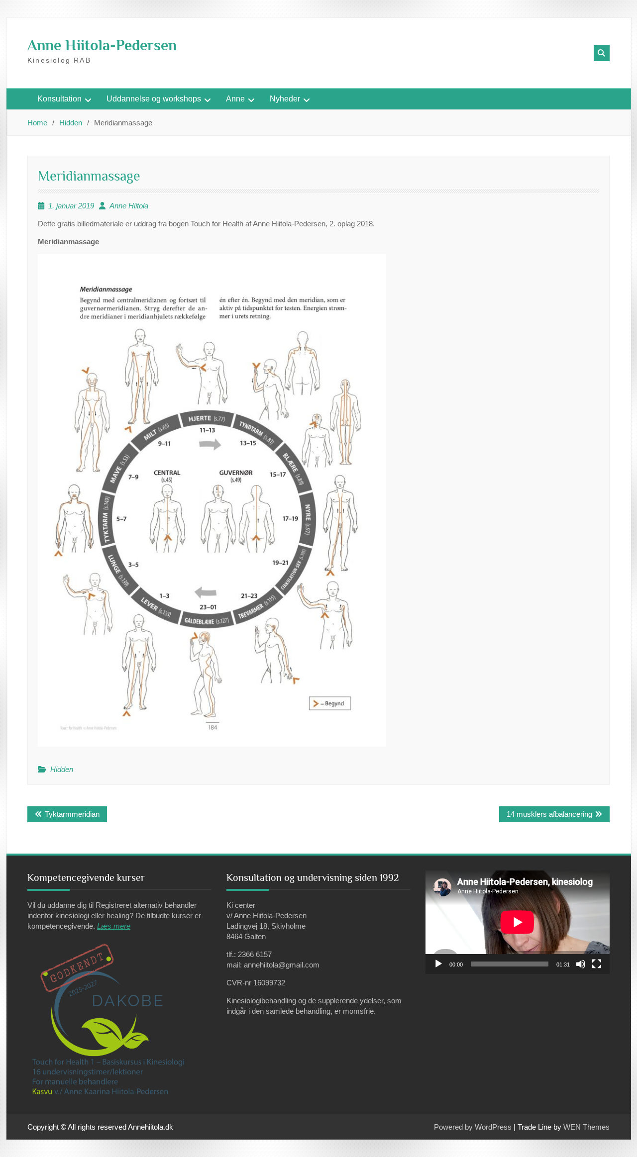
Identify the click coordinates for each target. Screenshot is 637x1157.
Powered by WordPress (473, 1127)
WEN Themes (586, 1127)
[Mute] (581, 964)
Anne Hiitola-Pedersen (102, 45)
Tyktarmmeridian (72, 814)
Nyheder (285, 99)
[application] (517, 922)
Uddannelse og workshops (153, 99)
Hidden (61, 769)
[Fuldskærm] (597, 964)
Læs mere (113, 926)
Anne (235, 99)
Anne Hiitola (128, 205)
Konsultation (59, 99)
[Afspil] (438, 964)
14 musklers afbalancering (549, 814)
